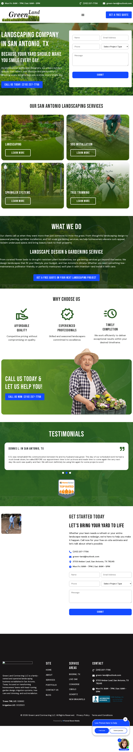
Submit (100, 74)
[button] (83, 15)
